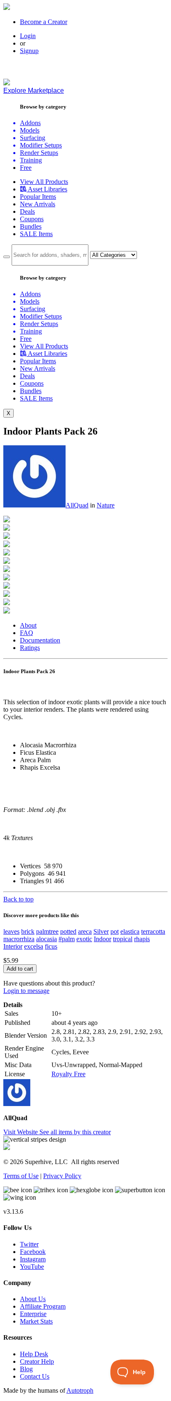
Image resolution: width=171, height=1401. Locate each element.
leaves (11, 931)
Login (28, 35)
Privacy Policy (62, 1175)
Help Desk (34, 1354)
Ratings (30, 647)
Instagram (33, 1259)
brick (27, 931)
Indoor (102, 938)
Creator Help (37, 1361)
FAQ (26, 632)
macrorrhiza (18, 938)
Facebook (33, 1251)
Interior (12, 946)
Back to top (18, 899)
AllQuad (77, 505)
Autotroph (79, 1390)
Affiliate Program (43, 1306)
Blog (26, 1368)
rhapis (142, 938)
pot (114, 931)
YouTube (32, 1266)
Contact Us (34, 1376)
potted (68, 931)
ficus (51, 946)
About (28, 625)
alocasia (46, 938)
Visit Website (21, 1131)
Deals (27, 211)
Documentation (40, 640)
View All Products (44, 181)
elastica (129, 931)
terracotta (153, 931)
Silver (101, 931)
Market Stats (36, 1321)
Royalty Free (68, 1073)
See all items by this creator (75, 1131)
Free (26, 167)
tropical (122, 938)
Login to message (26, 990)
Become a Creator (43, 21)
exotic (84, 938)
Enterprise (33, 1313)
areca (85, 931)
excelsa (33, 946)
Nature (106, 505)
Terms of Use (21, 1175)
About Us (33, 1298)
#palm (67, 938)
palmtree (47, 931)
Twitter (29, 1244)
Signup (29, 50)
